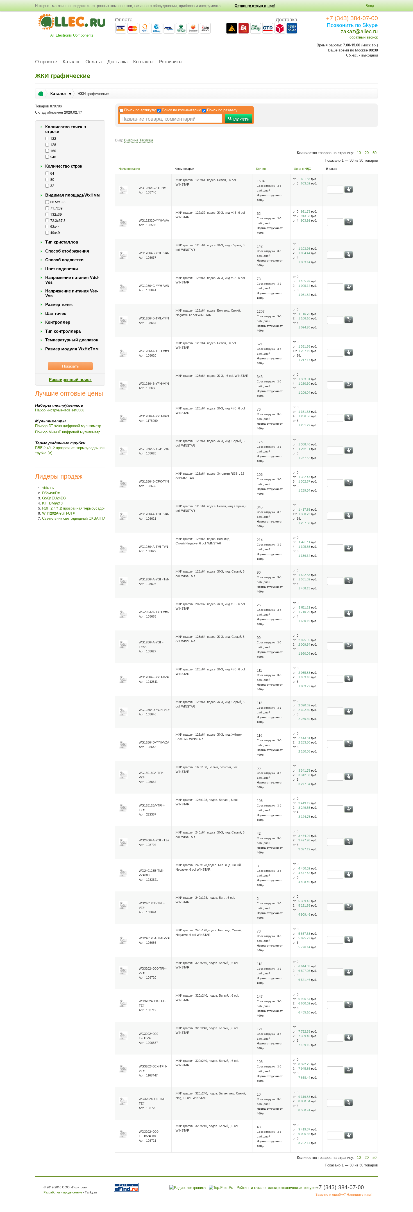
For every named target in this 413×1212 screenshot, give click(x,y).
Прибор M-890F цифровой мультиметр (67, 431)
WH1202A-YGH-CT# (58, 513)
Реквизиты (170, 61)
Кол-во (261, 168)
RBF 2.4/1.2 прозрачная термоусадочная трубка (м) (70, 450)
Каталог (71, 61)
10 (359, 153)
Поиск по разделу (222, 110)
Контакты (143, 61)
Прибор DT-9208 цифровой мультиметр (68, 425)
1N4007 (48, 487)
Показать (70, 366)
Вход (370, 5)
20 (367, 153)
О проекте (46, 61)
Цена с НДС (302, 168)
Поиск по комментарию (181, 110)
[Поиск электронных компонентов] (127, 1187)
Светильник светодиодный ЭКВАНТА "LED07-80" (84, 518)
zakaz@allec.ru (359, 31)
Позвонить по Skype (352, 24)
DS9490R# (51, 492)
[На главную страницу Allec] (71, 23)
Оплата (93, 61)
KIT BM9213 (52, 503)
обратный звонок (364, 37)
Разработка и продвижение (63, 1192)
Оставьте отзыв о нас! (255, 6)
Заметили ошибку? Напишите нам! (343, 1194)
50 (374, 153)
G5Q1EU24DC (54, 498)
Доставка (117, 61)
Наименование (129, 168)
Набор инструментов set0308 (59, 410)
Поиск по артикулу (140, 110)
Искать (240, 119)
